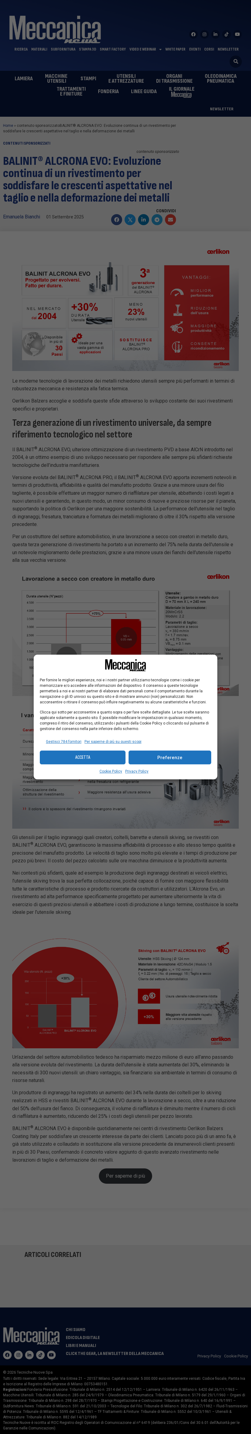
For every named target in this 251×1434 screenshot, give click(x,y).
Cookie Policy (110, 771)
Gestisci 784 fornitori (63, 742)
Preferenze (169, 757)
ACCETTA (82, 757)
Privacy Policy (136, 771)
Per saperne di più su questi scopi (112, 742)
